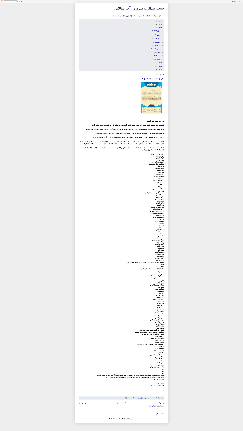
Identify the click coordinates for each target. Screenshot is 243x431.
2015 (160, 69)
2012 (160, 28)
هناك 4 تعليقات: (132, 398)
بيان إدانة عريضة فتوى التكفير (156, 34)
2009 (160, 21)
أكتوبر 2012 (157, 52)
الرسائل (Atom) (152, 406)
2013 (160, 62)
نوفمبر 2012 (157, 55)
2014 (160, 66)
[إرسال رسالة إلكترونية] (126, 398)
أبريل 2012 (157, 39)
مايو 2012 (157, 42)
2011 (160, 24)
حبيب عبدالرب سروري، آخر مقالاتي (139, 8)
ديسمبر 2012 (157, 59)
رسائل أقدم (82, 403)
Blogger (111, 419)
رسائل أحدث (160, 403)
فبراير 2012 (157, 31)
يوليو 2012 (157, 45)
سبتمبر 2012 (157, 49)
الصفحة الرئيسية (121, 403)
